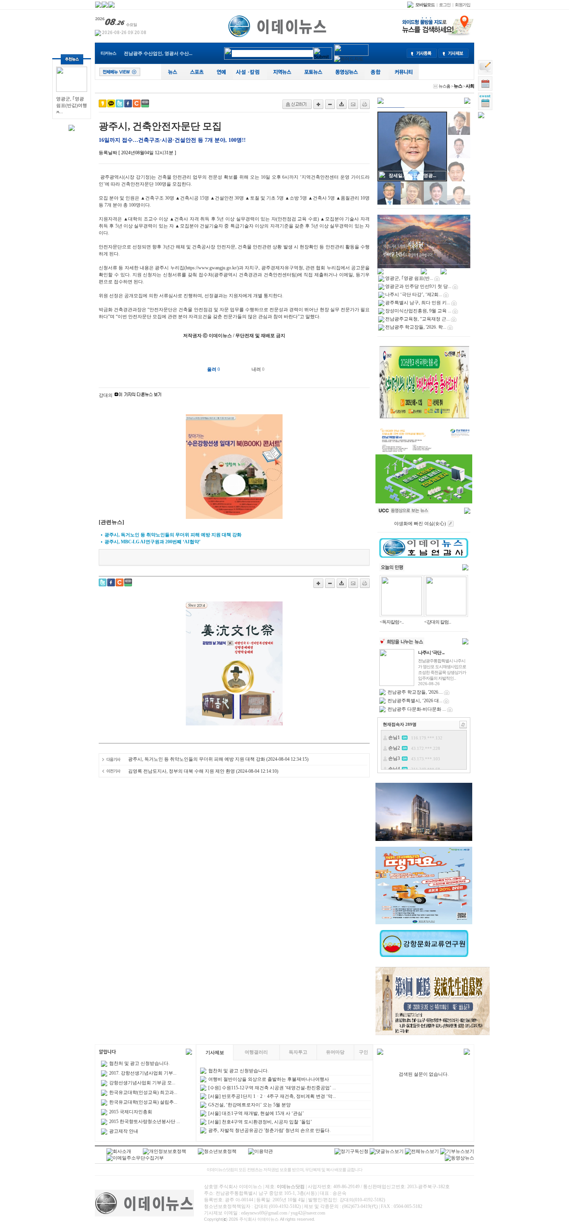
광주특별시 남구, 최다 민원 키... (417, 302)
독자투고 (298, 1052)
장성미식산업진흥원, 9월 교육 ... (418, 311)
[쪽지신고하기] (297, 104)
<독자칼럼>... (392, 622)
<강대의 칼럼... (437, 622)
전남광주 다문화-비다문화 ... (416, 709)
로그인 (445, 4)
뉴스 (458, 86)
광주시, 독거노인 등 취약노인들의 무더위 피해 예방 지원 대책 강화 (196, 759)
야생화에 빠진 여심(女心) (420, 523)
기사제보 (215, 1052)
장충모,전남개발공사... (412, 175)
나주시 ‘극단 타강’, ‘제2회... (413, 294)
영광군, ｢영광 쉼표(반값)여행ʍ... (71, 105)
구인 (363, 1052)
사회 (470, 86)
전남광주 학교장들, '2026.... (415, 692)
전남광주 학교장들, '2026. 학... (415, 327)
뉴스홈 (444, 86)
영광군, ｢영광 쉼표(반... (409, 278)
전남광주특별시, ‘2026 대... (414, 700)
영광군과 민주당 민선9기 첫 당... (418, 286)
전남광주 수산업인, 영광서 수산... (158, 53)
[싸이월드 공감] (137, 103)
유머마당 (335, 1052)
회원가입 (462, 4)
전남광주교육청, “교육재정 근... (417, 319)
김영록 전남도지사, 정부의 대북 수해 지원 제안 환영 (181, 771)
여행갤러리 (256, 1052)
